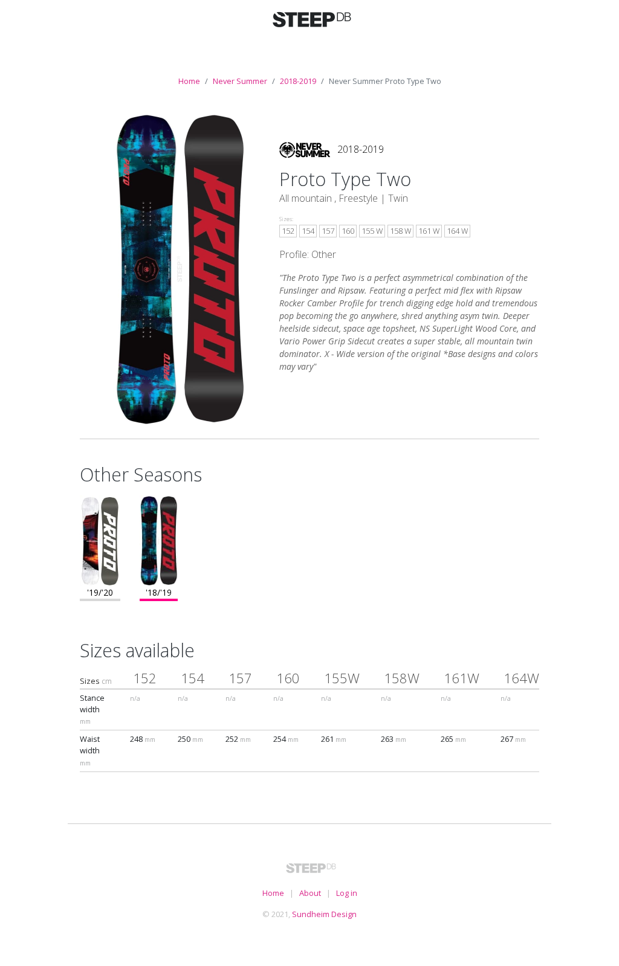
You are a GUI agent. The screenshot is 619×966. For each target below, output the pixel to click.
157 (328, 230)
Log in (346, 892)
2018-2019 (298, 81)
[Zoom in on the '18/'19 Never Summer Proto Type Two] (159, 539)
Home (189, 81)
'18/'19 (159, 592)
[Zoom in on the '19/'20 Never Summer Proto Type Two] (100, 539)
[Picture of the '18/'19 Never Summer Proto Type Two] (179, 268)
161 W (428, 230)
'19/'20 (100, 592)
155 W (372, 230)
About (310, 892)
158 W (400, 230)
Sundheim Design (324, 914)
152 (288, 230)
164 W (457, 230)
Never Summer (240, 81)
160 (348, 230)
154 (308, 230)
